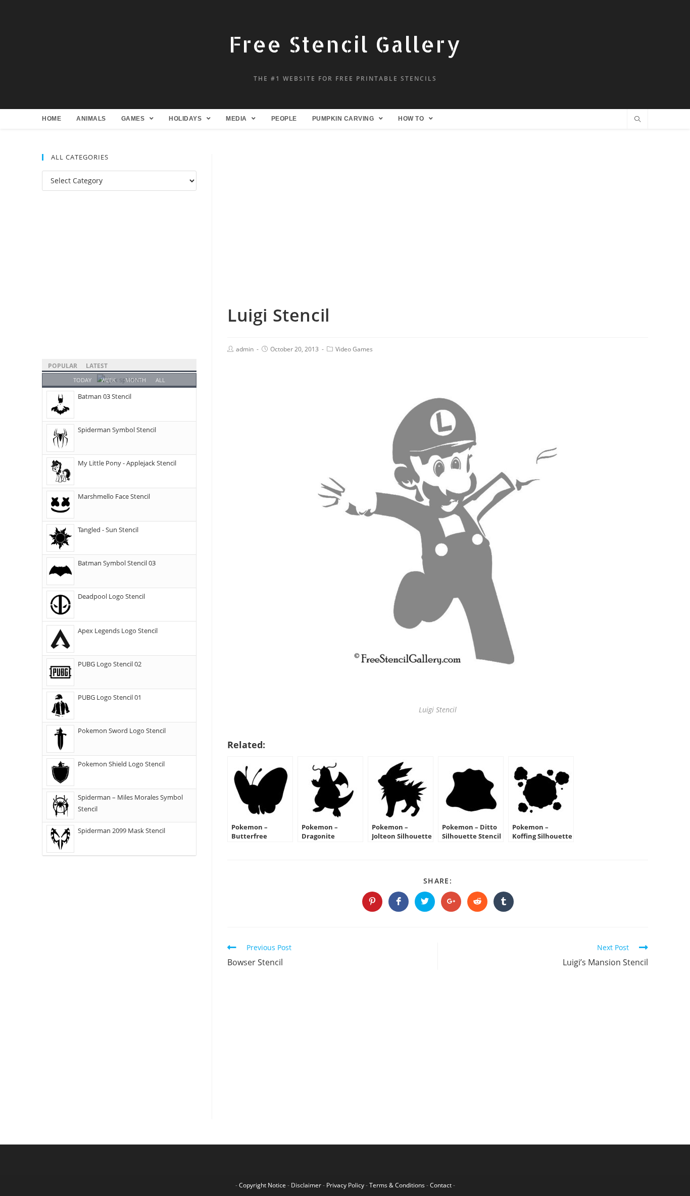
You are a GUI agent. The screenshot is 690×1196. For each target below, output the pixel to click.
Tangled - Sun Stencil (108, 529)
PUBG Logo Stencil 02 (109, 663)
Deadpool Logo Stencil (111, 596)
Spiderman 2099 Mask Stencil (121, 830)
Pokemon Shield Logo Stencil (121, 763)
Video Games (354, 349)
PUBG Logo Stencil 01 (109, 697)
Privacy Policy (345, 1185)
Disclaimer (306, 1185)
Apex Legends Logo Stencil (118, 630)
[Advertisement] (437, 228)
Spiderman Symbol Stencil (117, 429)
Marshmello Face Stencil (114, 496)
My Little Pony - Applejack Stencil (127, 462)
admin (245, 349)
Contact (441, 1185)
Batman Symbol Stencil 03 (117, 562)
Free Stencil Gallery (345, 44)
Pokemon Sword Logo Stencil (122, 730)
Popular (62, 365)
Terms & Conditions (397, 1185)
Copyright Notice (262, 1185)
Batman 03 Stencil (104, 396)
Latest (97, 365)
